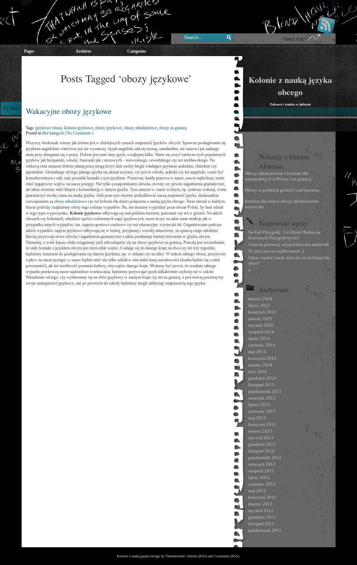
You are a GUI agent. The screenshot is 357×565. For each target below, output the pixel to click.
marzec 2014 (260, 364)
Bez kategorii (53, 133)
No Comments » (80, 133)
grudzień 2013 (262, 378)
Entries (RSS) (197, 556)
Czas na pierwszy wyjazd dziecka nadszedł (288, 244)
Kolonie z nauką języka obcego (290, 85)
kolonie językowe (78, 127)
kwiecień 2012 (262, 497)
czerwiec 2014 (261, 345)
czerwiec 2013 (261, 411)
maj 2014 (257, 351)
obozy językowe (108, 127)
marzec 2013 (260, 431)
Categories (136, 51)
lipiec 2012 (259, 477)
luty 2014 (257, 371)
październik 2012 (264, 457)
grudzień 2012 (262, 444)
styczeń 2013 (260, 437)
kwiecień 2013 (262, 424)
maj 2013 (257, 417)
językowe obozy (49, 127)
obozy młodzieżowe (140, 127)
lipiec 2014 (259, 338)
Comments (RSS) (226, 556)
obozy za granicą (173, 127)
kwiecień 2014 (262, 358)
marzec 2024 (260, 298)
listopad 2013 (261, 384)
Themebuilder (175, 556)
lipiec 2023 (259, 305)
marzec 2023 (260, 318)
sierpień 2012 (261, 470)
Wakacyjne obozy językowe (69, 111)
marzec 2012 (260, 503)
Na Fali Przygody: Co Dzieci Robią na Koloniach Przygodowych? (284, 235)
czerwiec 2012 (261, 484)
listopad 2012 (261, 451)
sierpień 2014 (261, 331)
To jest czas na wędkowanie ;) (276, 251)
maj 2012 (257, 490)
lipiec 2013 (259, 404)
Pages (29, 51)
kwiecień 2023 (262, 312)
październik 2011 (264, 530)
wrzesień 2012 (261, 464)
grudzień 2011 (262, 517)
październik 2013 (264, 391)
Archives (83, 51)
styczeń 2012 (260, 510)
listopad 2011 (261, 523)
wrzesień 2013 (261, 398)
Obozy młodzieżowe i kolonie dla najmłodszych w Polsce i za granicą (278, 176)
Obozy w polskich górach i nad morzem (282, 190)
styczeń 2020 (260, 325)
